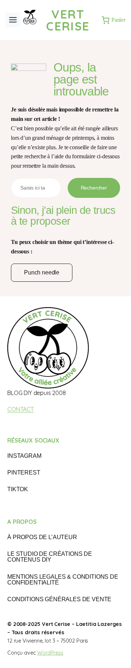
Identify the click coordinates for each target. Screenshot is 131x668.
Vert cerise (68, 20)
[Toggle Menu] (12, 19)
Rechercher (94, 188)
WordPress (50, 652)
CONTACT (20, 409)
